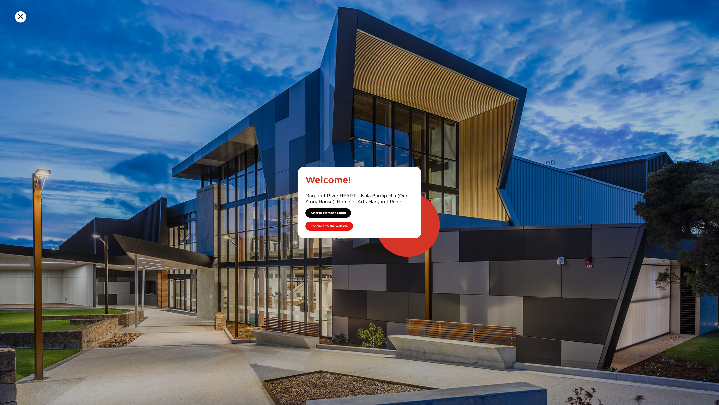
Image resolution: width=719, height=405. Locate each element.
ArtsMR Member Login (328, 213)
